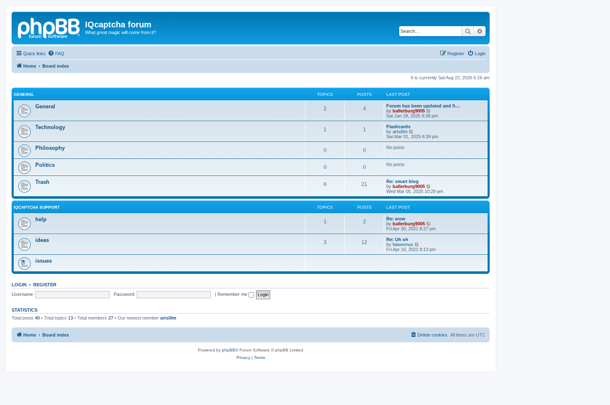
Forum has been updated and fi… (423, 105)
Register (44, 284)
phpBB (228, 350)
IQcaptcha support (37, 207)
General (24, 94)
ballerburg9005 (409, 110)
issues (43, 261)
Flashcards (398, 126)
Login (19, 284)
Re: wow (395, 218)
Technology (50, 127)
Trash (42, 182)
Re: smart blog (402, 181)
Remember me (233, 294)
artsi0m (400, 131)
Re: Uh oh (397, 239)
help (40, 219)
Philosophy (50, 148)
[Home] (49, 27)
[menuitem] (56, 54)
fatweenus (403, 244)
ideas (42, 240)
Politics (45, 165)
